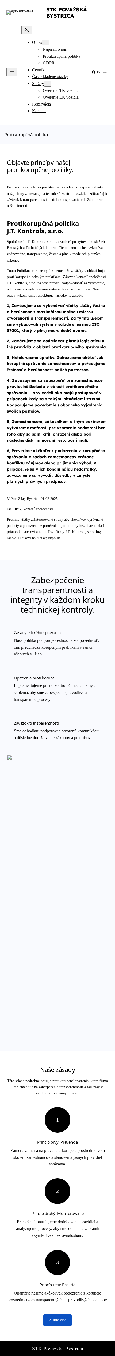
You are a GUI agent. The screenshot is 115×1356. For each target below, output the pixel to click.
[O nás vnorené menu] (45, 42)
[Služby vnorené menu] (47, 84)
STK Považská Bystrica (66, 12)
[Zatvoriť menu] (26, 30)
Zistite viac (57, 1320)
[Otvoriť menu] (11, 72)
